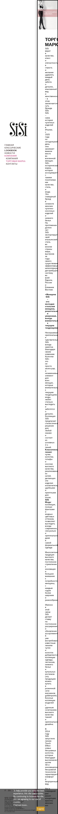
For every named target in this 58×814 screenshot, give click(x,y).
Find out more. (20, 805)
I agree (40, 809)
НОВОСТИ (9, 153)
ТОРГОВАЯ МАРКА (15, 161)
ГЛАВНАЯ (9, 145)
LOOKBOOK (10, 150)
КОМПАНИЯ (10, 156)
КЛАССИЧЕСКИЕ (12, 148)
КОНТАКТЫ (11, 164)
